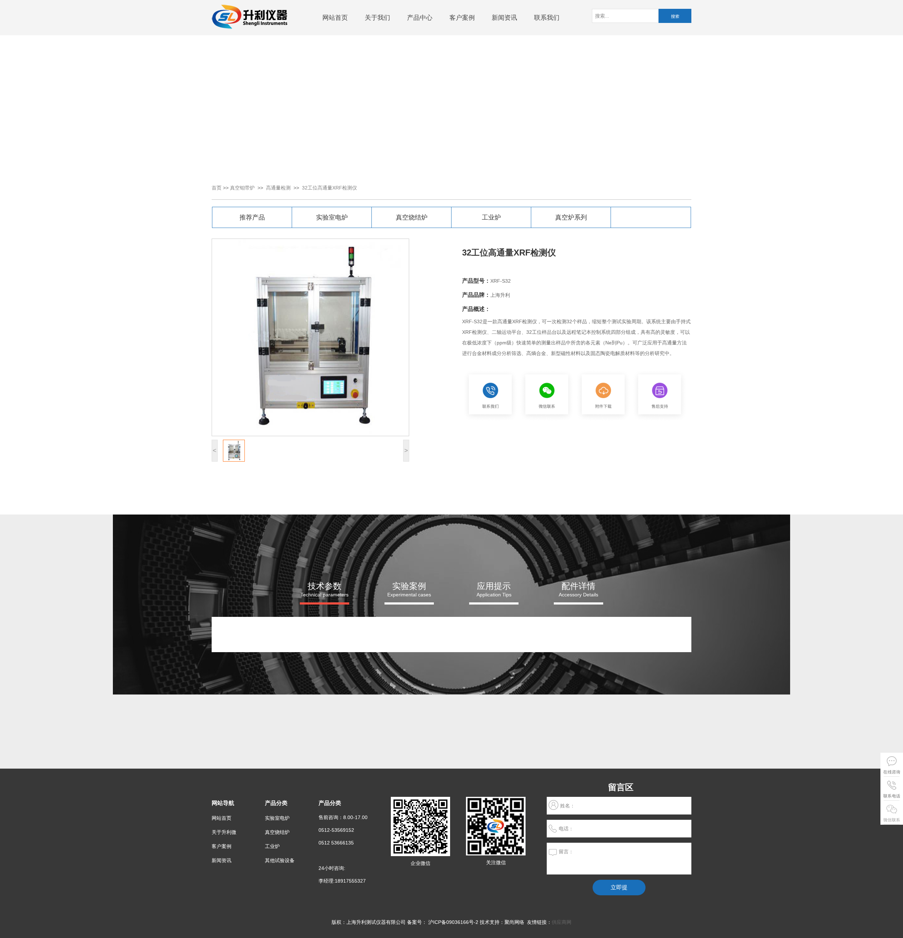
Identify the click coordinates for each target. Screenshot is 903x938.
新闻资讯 (504, 17)
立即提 (619, 887)
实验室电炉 (332, 217)
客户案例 (462, 17)
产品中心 (419, 17)
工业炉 (491, 217)
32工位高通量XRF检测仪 (329, 188)
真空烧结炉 (412, 217)
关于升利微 (224, 832)
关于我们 (377, 17)
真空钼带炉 (242, 188)
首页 (217, 188)
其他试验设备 (280, 860)
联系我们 (546, 17)
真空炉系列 (571, 217)
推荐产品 (252, 217)
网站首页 (335, 17)
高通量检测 (278, 188)
